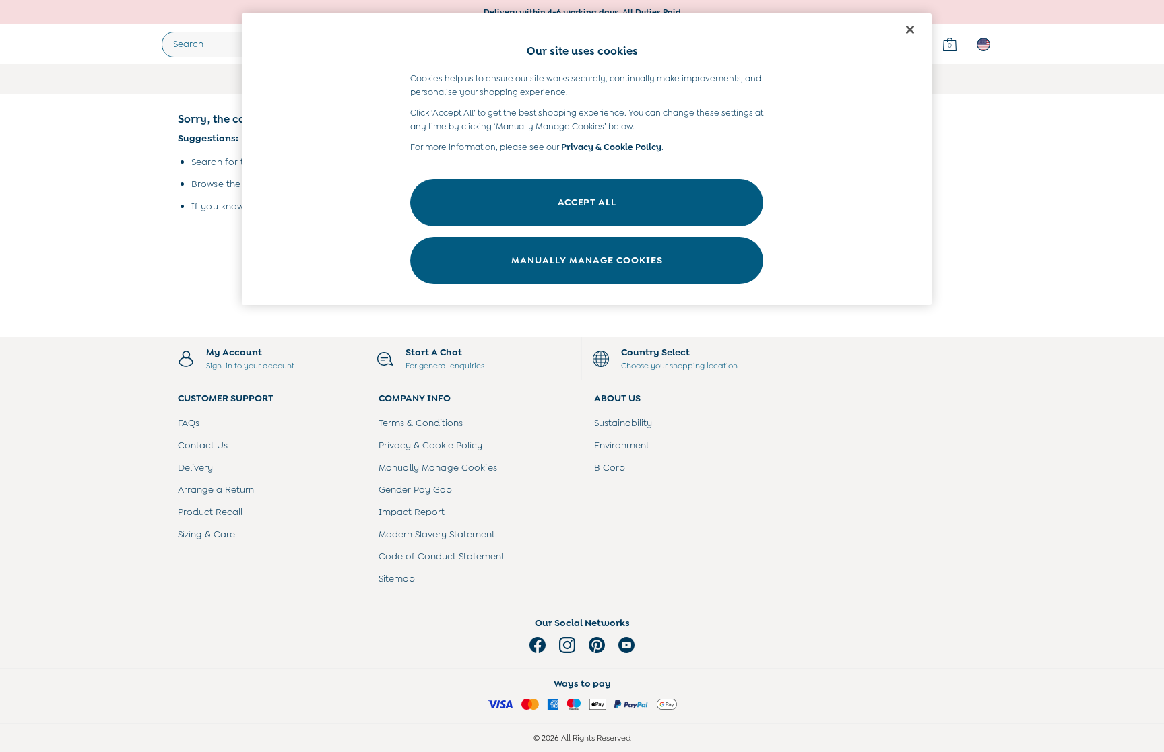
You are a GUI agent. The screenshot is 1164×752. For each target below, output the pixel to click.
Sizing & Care (206, 534)
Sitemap (397, 578)
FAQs (188, 423)
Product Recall (210, 512)
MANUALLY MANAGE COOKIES (587, 260)
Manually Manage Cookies (438, 467)
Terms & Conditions (421, 423)
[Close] (910, 29)
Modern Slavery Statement (437, 534)
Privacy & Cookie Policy (430, 445)
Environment (621, 445)
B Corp (609, 467)
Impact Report (412, 512)
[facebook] (537, 645)
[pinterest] (597, 645)
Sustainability (623, 423)
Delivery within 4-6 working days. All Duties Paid (582, 12)
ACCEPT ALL (587, 202)
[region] (587, 159)
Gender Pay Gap (415, 489)
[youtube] (626, 645)
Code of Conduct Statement (442, 556)
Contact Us (203, 445)
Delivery (195, 467)
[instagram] (567, 645)
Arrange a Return (216, 489)
